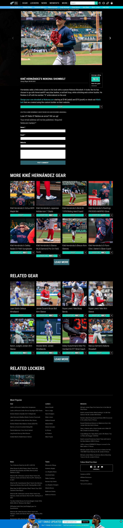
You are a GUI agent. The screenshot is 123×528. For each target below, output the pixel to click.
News (44, 3)
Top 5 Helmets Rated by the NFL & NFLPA (22, 465)
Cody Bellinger (64, 7)
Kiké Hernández (33, 112)
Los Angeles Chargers (51, 485)
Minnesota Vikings (50, 465)
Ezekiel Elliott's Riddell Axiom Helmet (21, 437)
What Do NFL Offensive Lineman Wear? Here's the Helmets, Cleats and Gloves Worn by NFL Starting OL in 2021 (25, 478)
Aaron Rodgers (49, 414)
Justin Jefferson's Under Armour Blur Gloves (23, 420)
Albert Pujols (49, 437)
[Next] (110, 38)
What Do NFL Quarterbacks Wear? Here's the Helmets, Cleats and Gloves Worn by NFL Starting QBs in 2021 (26, 484)
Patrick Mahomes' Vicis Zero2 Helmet (21, 430)
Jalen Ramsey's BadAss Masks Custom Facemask (25, 417)
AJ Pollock (48, 433)
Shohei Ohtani (27, 7)
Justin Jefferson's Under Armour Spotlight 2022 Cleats (26, 410)
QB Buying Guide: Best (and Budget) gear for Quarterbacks (23, 507)
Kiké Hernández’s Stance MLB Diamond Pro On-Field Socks (47, 248)
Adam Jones (49, 417)
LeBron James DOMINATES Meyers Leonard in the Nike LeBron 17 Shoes (95, 445)
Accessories (55, 112)
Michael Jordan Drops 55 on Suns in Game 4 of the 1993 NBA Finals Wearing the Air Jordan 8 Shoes (95, 451)
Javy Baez (86, 7)
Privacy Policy (84, 480)
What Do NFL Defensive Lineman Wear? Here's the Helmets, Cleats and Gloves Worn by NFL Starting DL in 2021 (26, 496)
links (69, 9)
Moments (54, 3)
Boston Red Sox (44, 112)
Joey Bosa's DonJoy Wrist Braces (20, 433)
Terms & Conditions (86, 484)
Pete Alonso (76, 7)
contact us (79, 525)
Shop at (44, 215)
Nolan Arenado (52, 7)
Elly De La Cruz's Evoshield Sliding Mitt (21, 427)
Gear (25, 3)
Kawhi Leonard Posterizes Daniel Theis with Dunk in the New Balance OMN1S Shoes (95, 440)
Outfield (24, 112)
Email (22, 135)
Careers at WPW (85, 474)
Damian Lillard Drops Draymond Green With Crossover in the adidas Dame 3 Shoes (96, 419)
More (64, 3)
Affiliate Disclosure (85, 477)
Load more (61, 262)
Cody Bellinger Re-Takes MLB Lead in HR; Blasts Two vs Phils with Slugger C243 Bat (96, 435)
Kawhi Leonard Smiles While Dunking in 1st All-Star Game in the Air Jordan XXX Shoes (95, 413)
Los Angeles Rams (50, 472)
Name (22, 127)
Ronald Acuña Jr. (15, 7)
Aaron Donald (49, 407)
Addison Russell (50, 420)
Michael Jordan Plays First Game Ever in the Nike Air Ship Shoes (95, 408)
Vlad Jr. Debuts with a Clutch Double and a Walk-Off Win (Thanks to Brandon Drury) (95, 429)
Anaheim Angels (50, 468)
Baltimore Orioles (50, 491)
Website (23, 142)
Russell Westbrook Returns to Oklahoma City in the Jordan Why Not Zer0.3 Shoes (95, 424)
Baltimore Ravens (50, 494)
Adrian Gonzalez (50, 427)
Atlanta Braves (49, 488)
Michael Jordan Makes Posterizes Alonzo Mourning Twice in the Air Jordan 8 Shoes (95, 456)
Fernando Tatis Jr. (40, 7)
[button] (112, 3)
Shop (59, 107)
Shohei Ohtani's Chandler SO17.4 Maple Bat (23, 414)
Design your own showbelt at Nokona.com (37, 100)
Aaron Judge (96, 7)
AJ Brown (48, 430)
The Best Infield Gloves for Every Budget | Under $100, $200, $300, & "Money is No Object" (26, 502)
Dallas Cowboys (50, 478)
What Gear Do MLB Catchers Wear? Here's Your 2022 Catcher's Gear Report (26, 489)
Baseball (63, 112)
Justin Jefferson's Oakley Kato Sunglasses (22, 407)
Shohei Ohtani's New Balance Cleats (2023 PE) (23, 424)
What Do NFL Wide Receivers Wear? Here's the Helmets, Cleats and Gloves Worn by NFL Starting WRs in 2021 (26, 514)
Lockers (34, 3)
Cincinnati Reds (49, 475)
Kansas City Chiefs (51, 481)
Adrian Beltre (49, 424)
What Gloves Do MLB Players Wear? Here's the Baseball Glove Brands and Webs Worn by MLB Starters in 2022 (24, 470)
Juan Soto (105, 7)
